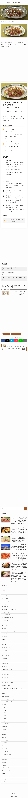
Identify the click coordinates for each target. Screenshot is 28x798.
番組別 (4, 590)
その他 (4, 737)
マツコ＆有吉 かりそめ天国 (8, 699)
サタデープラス (6, 622)
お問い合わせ (14, 793)
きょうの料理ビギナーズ (15, 15)
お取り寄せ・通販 (7, 754)
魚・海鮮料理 (6, 723)
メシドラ (5, 704)
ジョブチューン (6, 620)
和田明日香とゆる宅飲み (8, 682)
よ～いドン (5, 677)
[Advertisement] (14, 64)
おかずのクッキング (7, 603)
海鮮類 (4, 765)
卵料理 (5, 742)
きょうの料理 (6, 612)
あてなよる (5, 598)
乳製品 (4, 762)
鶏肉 (5, 721)
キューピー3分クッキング (8, 617)
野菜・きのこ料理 (6, 15)
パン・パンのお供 (6, 770)
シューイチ (5, 625)
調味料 (4, 757)
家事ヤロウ (5, 606)
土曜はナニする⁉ (6, 647)
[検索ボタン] (25, 2)
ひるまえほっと (6, 663)
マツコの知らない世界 (7, 701)
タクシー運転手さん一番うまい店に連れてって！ (13, 688)
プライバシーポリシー (20, 791)
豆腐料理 (6, 740)
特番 (4, 707)
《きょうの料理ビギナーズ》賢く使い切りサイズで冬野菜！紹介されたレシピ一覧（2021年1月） (18, 293)
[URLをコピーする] (25, 340)
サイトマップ (12, 791)
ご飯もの (5, 729)
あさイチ (5, 595)
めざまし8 (5, 671)
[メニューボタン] (2, 2)
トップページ (6, 791)
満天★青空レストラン (7, 669)
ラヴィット (5, 680)
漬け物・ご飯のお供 (7, 767)
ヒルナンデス (6, 661)
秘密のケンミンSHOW (7, 658)
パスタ (4, 731)
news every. (5, 652)
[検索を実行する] (25, 508)
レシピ (4, 710)
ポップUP (5, 666)
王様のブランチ (6, 685)
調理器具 (5, 759)
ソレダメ (5, 636)
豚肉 (5, 715)
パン (4, 745)
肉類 (4, 773)
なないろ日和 (6, 650)
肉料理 (4, 712)
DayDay (5, 639)
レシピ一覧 (5, 751)
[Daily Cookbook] (14, 2)
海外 (4, 782)
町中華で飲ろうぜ (6, 696)
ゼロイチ (5, 633)
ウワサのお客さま (6, 601)
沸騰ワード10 (6, 693)
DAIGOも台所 (6, 641)
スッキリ (5, 628)
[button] (3, 340)
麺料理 (4, 734)
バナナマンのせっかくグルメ (9, 690)
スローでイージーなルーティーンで (10, 631)
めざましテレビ (6, 674)
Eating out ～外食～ (7, 779)
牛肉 (5, 718)
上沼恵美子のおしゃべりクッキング (10, 609)
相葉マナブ (5, 593)
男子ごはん (5, 644)
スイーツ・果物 (6, 776)
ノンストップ (6, 655)
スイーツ (5, 748)
